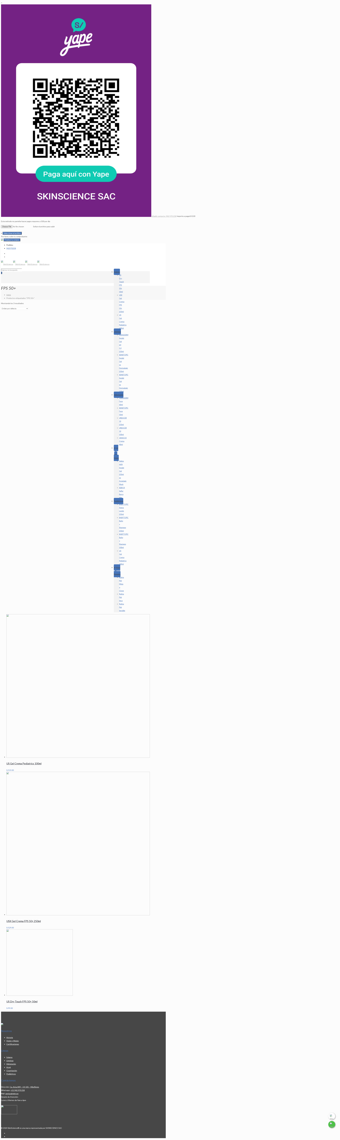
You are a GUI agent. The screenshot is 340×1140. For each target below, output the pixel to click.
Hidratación (118, 395)
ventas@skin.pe (11, 1093)
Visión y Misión (12, 1041)
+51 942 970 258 (18, 1090)
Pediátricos (118, 501)
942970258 (11, 248)
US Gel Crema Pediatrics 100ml (122, 321)
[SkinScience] (25, 264)
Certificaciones (12, 1044)
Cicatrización (11, 1070)
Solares (117, 272)
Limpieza (117, 331)
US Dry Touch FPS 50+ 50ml (21, 1001)
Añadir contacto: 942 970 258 (164, 216)
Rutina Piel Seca (121, 597)
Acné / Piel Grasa (116, 453)
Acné (8, 1067)
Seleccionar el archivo (12, 233)
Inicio (8, 295)
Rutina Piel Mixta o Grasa (121, 584)
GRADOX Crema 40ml (123, 441)
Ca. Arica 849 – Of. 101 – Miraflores (24, 1087)
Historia (9, 1037)
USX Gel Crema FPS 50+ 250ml (23, 921)
